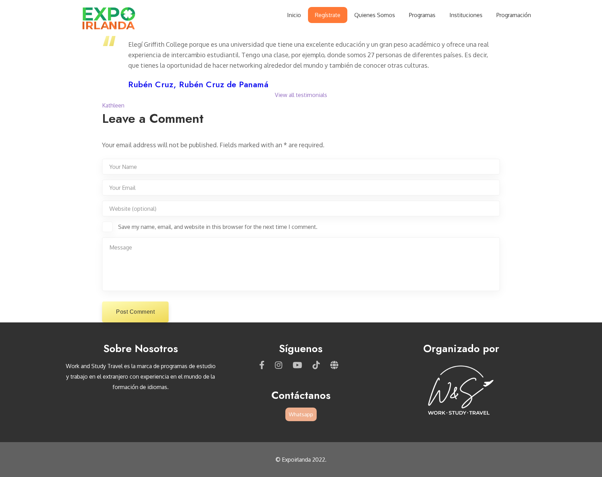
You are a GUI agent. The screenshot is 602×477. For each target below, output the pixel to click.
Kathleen (113, 105)
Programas (422, 15)
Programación (513, 15)
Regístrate (327, 15)
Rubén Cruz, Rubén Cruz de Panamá (198, 84)
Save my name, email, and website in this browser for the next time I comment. (217, 226)
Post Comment (135, 312)
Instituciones (466, 15)
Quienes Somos (374, 15)
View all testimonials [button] (301, 94)
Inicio (294, 15)
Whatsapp (301, 414)
